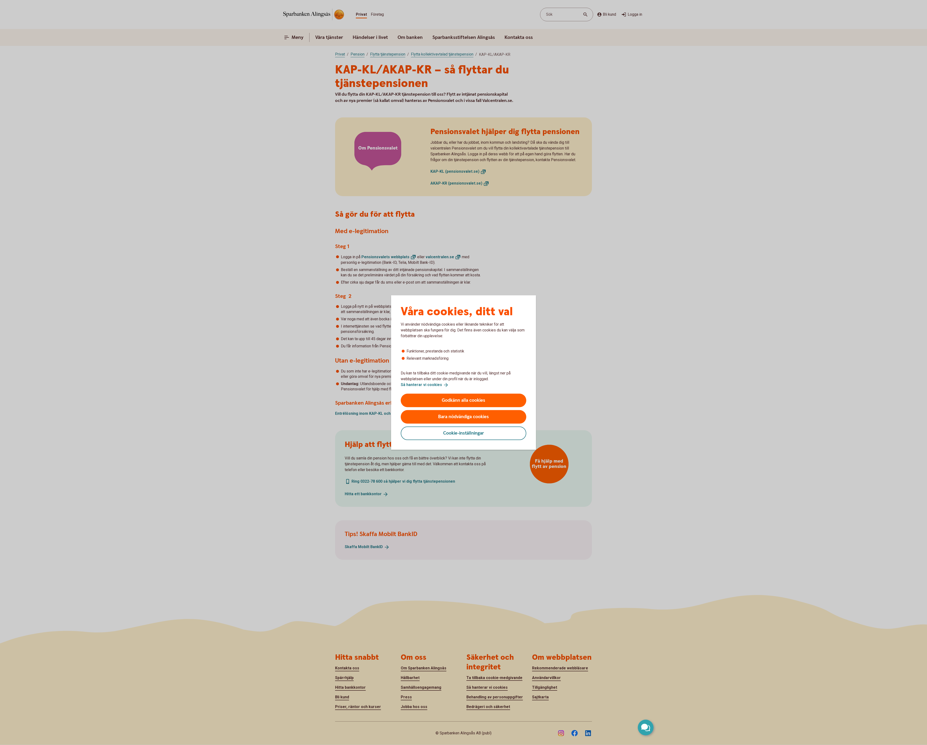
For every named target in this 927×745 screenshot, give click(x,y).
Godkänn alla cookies (463, 400)
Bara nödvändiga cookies (463, 417)
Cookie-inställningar (463, 433)
